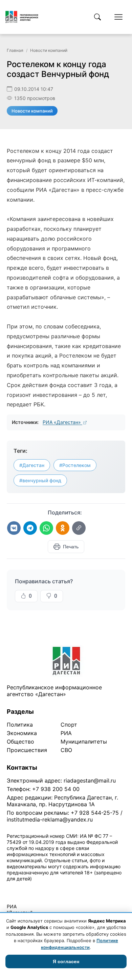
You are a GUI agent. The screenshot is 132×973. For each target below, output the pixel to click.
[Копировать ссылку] (79, 528)
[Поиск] (97, 17)
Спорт (69, 724)
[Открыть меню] (118, 17)
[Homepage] (21, 17)
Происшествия (27, 750)
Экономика (22, 733)
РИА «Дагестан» (62, 422)
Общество (20, 741)
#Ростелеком (75, 465)
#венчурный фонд (40, 480)
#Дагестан (31, 465)
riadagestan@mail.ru (90, 780)
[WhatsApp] (46, 528)
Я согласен (66, 961)
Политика (20, 724)
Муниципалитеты (84, 741)
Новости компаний (48, 50)
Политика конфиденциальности (38, 887)
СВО (66, 750)
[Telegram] (30, 528)
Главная (15, 50)
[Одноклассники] (62, 528)
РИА (66, 733)
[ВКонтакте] (14, 528)
